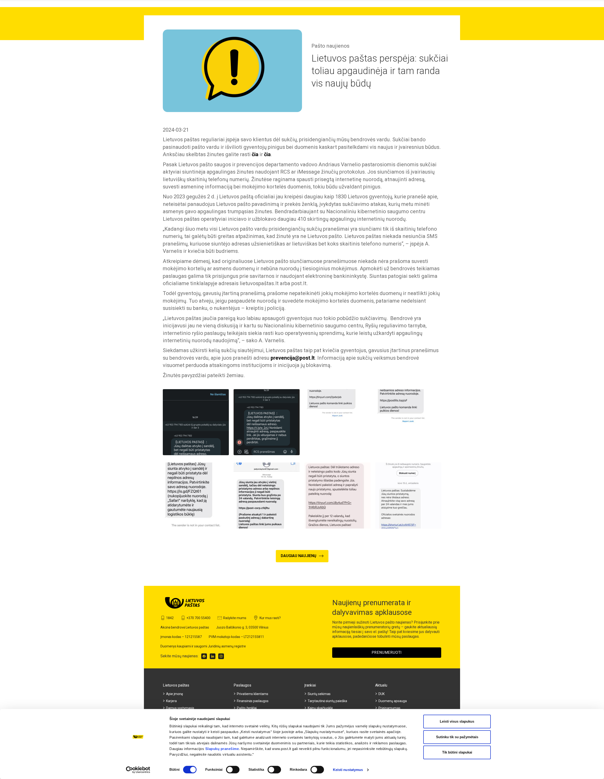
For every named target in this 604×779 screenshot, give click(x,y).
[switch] (232, 769)
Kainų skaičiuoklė (320, 708)
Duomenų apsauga (392, 701)
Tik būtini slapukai (457, 752)
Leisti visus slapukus (457, 721)
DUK (381, 694)
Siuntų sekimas (319, 694)
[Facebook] (204, 656)
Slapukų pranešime (222, 749)
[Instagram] (221, 656)
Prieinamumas (389, 708)
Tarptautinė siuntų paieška (327, 701)
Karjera (171, 701)
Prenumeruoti (387, 652)
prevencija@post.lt (293, 358)
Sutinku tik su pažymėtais (457, 737)
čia (255, 154)
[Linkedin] (212, 656)
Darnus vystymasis (180, 708)
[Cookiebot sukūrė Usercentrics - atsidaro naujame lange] (138, 769)
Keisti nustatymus (348, 770)
